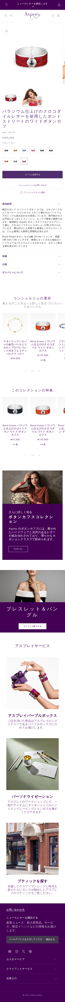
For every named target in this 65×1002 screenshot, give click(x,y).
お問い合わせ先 (15, 910)
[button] (5, 15)
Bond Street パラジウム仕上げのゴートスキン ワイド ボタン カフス (15, 430)
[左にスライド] (25, 371)
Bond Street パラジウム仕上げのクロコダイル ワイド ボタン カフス (42, 346)
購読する (50, 940)
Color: (8, 143)
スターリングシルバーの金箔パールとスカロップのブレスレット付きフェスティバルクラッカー (15, 348)
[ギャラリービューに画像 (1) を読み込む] (11, 97)
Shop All (18, 549)
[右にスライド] (39, 371)
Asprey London (36, 995)
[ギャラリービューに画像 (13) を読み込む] (32, 97)
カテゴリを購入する (32, 627)
